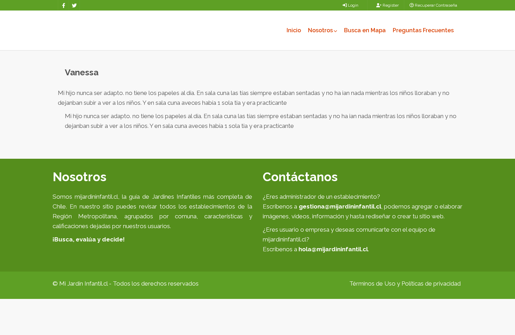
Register (390, 5)
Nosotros (320, 30)
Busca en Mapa (365, 30)
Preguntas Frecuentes (423, 30)
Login (352, 5)
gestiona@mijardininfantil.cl (340, 206)
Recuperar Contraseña (435, 5)
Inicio (294, 30)
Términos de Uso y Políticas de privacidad (405, 283)
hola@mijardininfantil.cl (333, 249)
